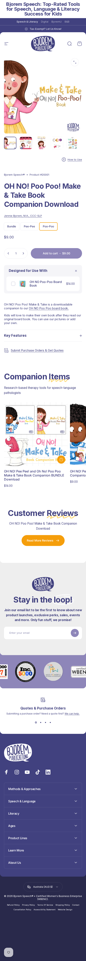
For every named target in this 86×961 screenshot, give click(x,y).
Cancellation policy (22, 909)
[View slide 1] (35, 722)
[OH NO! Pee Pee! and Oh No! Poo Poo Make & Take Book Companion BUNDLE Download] (36, 434)
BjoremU (56, 21)
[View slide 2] (40, 722)
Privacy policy (28, 905)
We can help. (72, 713)
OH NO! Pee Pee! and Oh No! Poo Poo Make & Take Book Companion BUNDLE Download (34, 475)
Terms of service (45, 905)
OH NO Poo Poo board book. (49, 308)
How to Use (75, 159)
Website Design (65, 909)
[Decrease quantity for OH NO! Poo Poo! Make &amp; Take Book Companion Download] (8, 253)
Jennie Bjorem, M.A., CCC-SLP (23, 215)
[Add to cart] (61, 460)
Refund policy (13, 905)
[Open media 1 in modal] (75, 62)
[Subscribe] (75, 633)
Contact (75, 905)
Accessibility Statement (44, 909)
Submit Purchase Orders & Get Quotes (37, 350)
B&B (67, 21)
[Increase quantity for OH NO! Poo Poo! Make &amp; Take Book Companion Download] (23, 253)
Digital (44, 21)
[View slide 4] (50, 722)
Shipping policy (62, 905)
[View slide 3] (45, 722)
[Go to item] (10, 143)
